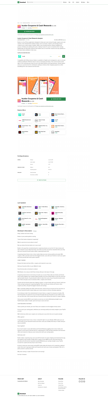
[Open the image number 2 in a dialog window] (43, 85)
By (23, 27)
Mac (69, 2)
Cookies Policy (60, 385)
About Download (41, 381)
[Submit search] (28, 2)
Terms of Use (60, 383)
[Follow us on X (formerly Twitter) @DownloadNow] (82, 381)
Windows (64, 2)
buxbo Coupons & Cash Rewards (39, 25)
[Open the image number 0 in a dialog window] (22, 85)
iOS (73, 2)
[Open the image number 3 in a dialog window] (54, 85)
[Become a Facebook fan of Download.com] (80, 381)
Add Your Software (41, 383)
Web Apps (83, 2)
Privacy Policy (60, 381)
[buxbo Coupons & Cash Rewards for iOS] (19, 26)
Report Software (42, 180)
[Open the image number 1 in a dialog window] (33, 85)
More (88, 2)
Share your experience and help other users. (45, 34)
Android (77, 2)
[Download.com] (22, 2)
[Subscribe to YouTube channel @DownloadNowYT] (84, 381)
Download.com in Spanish (42, 387)
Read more (64, 39)
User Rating (30, 27)
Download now (30, 31)
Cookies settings (61, 390)
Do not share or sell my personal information (62, 388)
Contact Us (40, 385)
